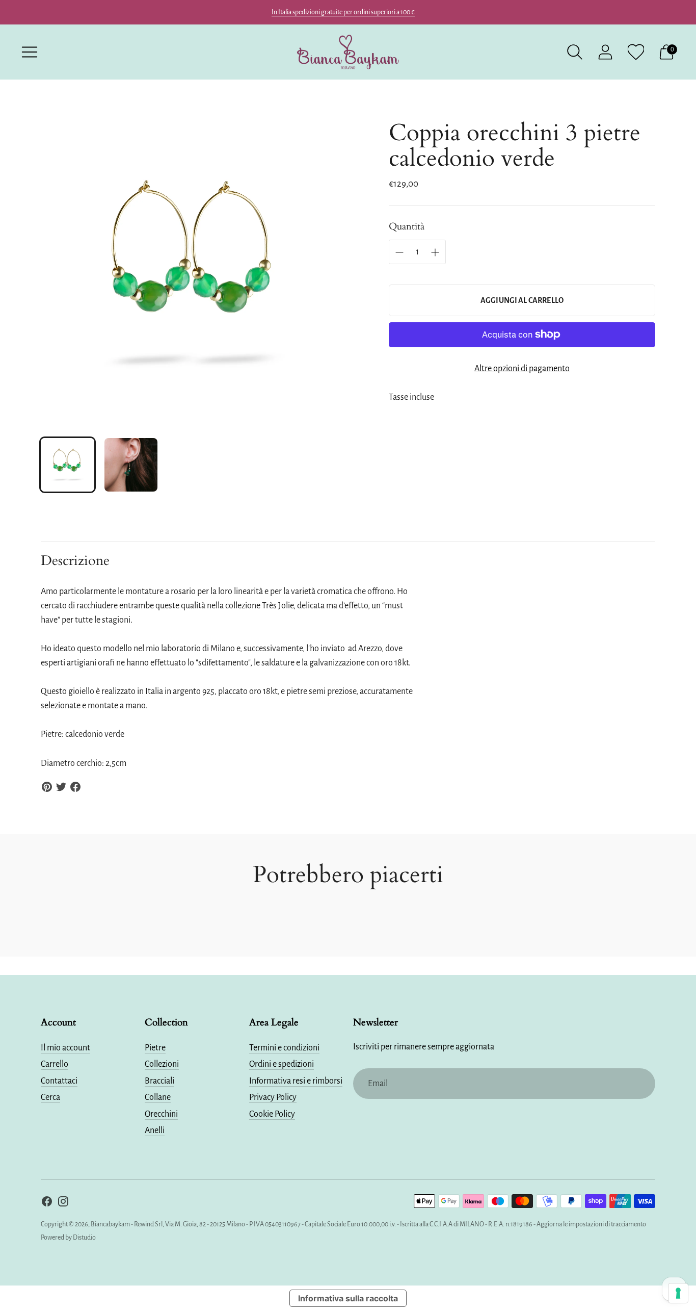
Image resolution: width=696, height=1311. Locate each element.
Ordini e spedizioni (281, 1064)
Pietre (155, 1047)
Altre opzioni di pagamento (522, 368)
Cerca (50, 1097)
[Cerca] (574, 52)
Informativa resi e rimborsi (295, 1081)
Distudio (84, 1237)
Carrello (54, 1064)
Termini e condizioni (284, 1047)
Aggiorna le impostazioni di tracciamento (591, 1224)
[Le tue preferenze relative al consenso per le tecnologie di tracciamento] (678, 1293)
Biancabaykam (110, 1224)
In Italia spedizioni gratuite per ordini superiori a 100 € (343, 12)
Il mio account (65, 1047)
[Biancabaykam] (348, 52)
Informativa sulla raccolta (348, 1298)
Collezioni (162, 1064)
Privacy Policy (273, 1097)
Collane (158, 1097)
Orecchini (161, 1114)
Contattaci (59, 1081)
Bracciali (159, 1081)
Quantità (406, 226)
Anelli (155, 1130)
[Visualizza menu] (29, 52)
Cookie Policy (272, 1114)
